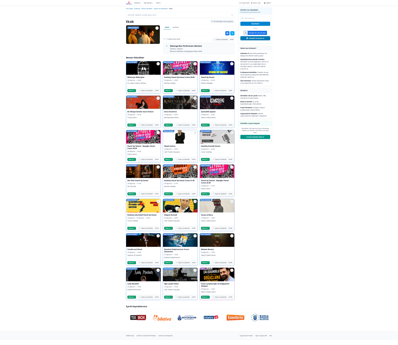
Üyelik (268, 3)
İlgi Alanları (148, 3)
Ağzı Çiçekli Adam (171, 284)
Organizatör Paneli (246, 336)
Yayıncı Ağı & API (261, 336)
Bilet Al (131, 90)
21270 (232, 39)
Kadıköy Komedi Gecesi (210, 146)
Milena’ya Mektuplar (136, 77)
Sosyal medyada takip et (255, 137)
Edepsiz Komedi (170, 215)
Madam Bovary (207, 249)
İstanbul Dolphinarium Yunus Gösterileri (176, 250)
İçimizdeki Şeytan (208, 112)
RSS (270, 336)
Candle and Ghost (134, 249)
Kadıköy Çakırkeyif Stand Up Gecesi (142, 215)
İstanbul (137, 3)
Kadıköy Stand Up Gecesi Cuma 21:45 (179, 180)
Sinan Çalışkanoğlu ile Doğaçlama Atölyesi (215, 285)
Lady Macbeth (133, 284)
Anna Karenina (170, 112)
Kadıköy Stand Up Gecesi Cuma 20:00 (179, 77)
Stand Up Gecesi (207, 77)
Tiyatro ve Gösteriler (161, 9)
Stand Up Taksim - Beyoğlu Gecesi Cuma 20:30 (141, 147)
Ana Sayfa (129, 9)
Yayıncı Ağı (256, 3)
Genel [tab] (167, 27)
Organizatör (245, 3)
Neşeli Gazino (169, 146)
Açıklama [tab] (176, 27)
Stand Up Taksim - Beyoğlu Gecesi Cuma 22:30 (215, 181)
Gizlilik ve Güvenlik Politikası (146, 336)
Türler (158, 3)
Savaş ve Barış (207, 215)
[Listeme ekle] (157, 28)
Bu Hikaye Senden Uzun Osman (140, 112)
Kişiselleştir (255, 24)
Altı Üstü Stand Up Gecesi (137, 180)
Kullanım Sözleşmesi (165, 336)
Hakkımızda (130, 336)
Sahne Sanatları (146, 9)
